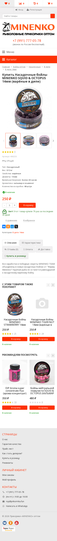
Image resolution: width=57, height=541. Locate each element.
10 (15, 402)
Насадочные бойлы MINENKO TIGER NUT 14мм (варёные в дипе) (42, 322)
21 (15, 334)
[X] (16, 226)
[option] (13, 140)
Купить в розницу (11, 458)
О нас (5, 439)
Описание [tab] (12, 242)
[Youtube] (16, 523)
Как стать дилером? (12, 453)
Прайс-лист (7, 448)
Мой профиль (9, 479)
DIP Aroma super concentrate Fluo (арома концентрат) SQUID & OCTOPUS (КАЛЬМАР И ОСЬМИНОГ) (14, 391)
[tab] (28, 249)
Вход (21, 9)
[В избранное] (25, 344)
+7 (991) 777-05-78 (27, 40)
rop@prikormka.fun (15, 501)
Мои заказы (8, 475)
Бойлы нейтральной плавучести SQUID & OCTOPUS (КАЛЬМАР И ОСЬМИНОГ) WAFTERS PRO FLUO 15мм (42, 391)
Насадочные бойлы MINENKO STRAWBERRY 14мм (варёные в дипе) (15, 322)
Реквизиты (7, 462)
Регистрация (36, 9)
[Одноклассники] (8, 226)
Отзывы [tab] (12, 249)
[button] (48, 285)
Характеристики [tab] (32, 242)
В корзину (28, 205)
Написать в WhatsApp (16, 506)
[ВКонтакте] (4, 226)
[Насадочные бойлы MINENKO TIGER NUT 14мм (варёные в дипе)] (42, 303)
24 (43, 334)
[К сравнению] (21, 344)
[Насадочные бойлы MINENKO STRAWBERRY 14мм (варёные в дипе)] (14, 303)
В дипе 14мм (18, 232)
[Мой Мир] (12, 226)
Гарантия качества (11, 444)
